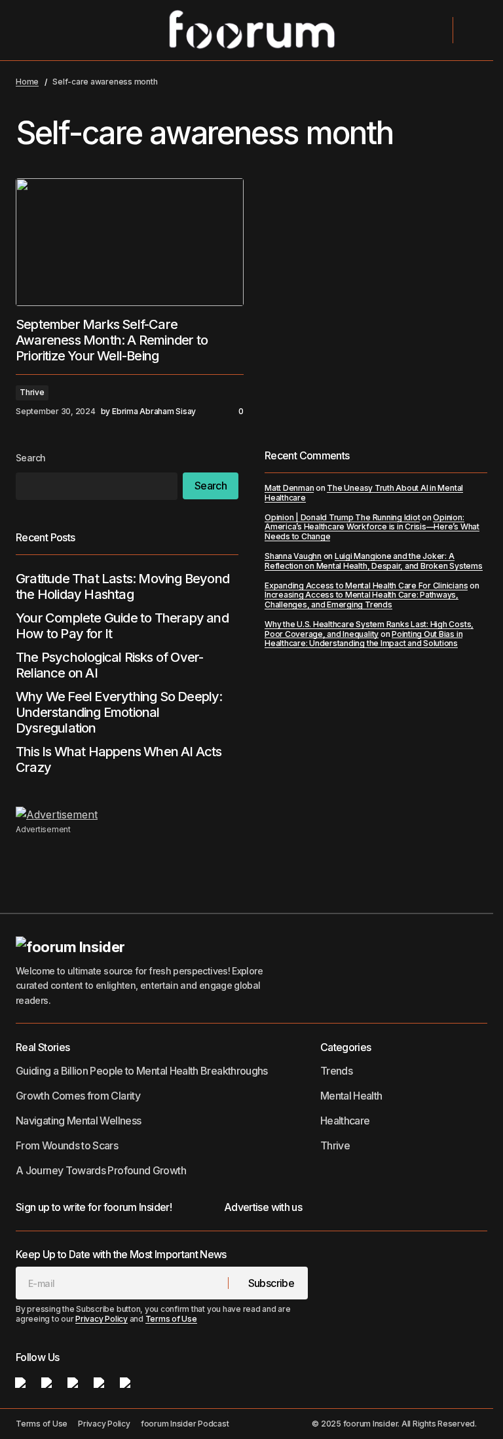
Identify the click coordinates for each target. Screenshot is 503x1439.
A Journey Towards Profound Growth (101, 1170)
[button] (27, 30)
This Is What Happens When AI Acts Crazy (119, 759)
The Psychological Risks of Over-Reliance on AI (109, 665)
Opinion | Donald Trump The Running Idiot (342, 517)
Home (27, 81)
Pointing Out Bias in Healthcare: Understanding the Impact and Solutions (363, 638)
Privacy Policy (101, 1319)
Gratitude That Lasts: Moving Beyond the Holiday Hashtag (122, 586)
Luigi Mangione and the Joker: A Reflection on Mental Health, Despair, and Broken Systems (374, 560)
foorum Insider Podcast (185, 1424)
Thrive (32, 392)
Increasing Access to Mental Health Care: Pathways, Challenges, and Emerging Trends (361, 599)
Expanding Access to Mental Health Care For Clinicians (366, 585)
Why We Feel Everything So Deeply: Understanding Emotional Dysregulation (119, 712)
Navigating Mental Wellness (78, 1120)
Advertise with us (263, 1207)
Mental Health (351, 1095)
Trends (336, 1070)
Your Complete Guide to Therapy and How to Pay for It (122, 626)
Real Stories (42, 1047)
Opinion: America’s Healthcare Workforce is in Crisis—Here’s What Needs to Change (372, 526)
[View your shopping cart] (471, 30)
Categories (345, 1047)
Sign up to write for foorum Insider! (94, 1207)
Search (31, 457)
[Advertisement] (251, 814)
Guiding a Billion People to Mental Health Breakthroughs (142, 1070)
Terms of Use (171, 1319)
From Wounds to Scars (67, 1145)
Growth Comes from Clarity (78, 1095)
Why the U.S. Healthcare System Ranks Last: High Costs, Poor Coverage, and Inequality (369, 628)
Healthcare (345, 1120)
